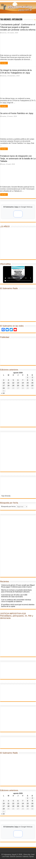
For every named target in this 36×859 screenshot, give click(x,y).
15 (27, 383)
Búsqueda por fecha (8, 506)
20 (18, 385)
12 (13, 383)
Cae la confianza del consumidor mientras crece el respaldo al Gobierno (16, 600)
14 (23, 383)
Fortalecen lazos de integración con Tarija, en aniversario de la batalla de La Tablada (18, 158)
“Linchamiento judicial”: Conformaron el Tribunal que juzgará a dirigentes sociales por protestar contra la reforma (17, 27)
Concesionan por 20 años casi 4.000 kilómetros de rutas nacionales (14, 595)
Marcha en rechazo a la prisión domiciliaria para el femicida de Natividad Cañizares (16, 591)
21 (23, 385)
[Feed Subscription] (35, 19)
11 (8, 383)
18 (8, 385)
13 (18, 383)
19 (13, 385)
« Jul (3, 393)
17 (4, 385)
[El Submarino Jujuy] (18, 7)
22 (27, 385)
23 (32, 385)
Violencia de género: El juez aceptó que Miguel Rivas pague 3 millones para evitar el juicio (18, 586)
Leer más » (4, 63)
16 (32, 383)
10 (4, 383)
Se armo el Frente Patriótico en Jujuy (16, 113)
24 (4, 388)
